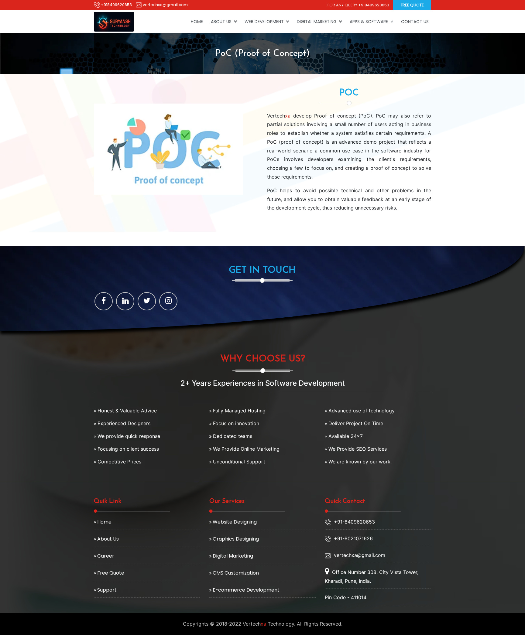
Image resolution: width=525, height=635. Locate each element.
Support (106, 589)
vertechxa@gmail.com (165, 5)
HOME (197, 22)
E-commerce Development (245, 589)
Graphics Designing (235, 538)
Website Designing (234, 521)
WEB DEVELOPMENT (265, 22)
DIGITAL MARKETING (318, 22)
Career (105, 555)
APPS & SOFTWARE (370, 22)
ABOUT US (222, 22)
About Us (107, 538)
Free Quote (412, 5)
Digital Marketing (232, 555)
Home (104, 521)
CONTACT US (415, 22)
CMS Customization (235, 572)
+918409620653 (116, 5)
